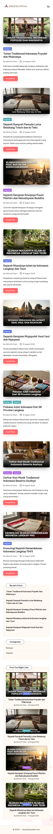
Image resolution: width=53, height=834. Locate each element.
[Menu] (48, 6)
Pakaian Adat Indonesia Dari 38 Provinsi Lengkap (22, 408)
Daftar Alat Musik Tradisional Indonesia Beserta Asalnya (21, 479)
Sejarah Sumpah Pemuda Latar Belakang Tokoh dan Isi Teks (22, 126)
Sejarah (7, 119)
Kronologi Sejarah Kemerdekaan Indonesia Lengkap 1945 (22, 550)
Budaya (7, 49)
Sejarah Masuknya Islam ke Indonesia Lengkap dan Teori (25, 267)
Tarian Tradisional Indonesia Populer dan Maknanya (25, 55)
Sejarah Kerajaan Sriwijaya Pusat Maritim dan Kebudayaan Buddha (23, 196)
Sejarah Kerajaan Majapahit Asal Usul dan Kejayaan (26, 338)
